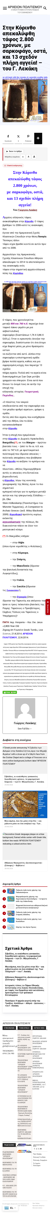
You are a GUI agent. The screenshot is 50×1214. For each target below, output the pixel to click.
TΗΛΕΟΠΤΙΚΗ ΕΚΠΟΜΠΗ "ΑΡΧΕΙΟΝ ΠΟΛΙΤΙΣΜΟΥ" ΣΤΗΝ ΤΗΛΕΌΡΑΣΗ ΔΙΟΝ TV (25, 1065)
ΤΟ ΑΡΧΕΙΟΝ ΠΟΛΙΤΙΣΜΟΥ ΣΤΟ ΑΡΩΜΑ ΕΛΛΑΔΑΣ (24, 1047)
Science (6, 633)
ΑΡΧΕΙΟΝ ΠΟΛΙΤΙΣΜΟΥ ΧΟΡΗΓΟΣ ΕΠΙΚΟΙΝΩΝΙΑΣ (38, 1064)
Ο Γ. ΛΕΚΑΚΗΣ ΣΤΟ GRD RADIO (10, 1186)
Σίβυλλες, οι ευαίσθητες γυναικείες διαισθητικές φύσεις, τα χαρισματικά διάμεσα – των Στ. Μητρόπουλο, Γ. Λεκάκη (23, 957)
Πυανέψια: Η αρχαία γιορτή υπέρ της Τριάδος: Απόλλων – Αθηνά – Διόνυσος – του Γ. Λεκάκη (25, 1003)
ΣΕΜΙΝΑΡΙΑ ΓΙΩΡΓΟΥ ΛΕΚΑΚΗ (39, 1047)
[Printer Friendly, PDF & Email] (10, 693)
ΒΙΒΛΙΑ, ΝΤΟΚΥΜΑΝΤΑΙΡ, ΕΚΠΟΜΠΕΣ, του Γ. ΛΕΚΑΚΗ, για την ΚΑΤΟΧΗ (39, 1084)
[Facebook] (34, 1149)
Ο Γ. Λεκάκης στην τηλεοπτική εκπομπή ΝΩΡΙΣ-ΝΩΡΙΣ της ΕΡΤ (24, 1038)
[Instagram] (36, 1149)
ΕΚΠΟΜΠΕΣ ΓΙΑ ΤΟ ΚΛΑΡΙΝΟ (10, 1170)
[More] (38, 138)
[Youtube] (41, 1149)
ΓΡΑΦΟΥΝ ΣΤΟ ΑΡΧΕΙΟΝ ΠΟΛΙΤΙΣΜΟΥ (38, 1074)
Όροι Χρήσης (37, 1154)
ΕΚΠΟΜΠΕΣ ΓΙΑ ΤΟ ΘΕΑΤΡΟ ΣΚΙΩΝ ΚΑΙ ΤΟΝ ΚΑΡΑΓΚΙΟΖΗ (10, 1194)
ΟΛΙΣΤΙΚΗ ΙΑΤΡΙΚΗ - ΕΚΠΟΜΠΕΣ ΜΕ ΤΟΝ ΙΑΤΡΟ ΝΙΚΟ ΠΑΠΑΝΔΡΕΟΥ (9, 1178)
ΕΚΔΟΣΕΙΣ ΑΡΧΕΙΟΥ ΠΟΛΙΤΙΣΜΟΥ (40, 1042)
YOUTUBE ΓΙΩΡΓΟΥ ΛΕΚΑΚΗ (25, 1055)
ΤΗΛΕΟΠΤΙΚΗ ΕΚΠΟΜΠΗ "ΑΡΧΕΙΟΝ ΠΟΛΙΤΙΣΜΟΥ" (23, 1088)
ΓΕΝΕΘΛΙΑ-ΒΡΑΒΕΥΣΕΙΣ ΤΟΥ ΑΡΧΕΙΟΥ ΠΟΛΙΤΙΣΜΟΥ (39, 1055)
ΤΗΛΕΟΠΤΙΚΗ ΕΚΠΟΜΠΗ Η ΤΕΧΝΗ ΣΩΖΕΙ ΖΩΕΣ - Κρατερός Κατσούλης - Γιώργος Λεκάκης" (25, 1111)
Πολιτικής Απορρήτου (40, 1160)
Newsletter (48, 607)
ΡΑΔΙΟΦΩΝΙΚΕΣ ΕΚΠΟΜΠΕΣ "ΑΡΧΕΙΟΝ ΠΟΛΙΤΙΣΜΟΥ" (8, 1155)
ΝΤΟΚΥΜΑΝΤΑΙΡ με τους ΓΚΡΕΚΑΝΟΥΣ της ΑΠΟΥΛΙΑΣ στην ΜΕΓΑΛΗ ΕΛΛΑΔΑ (25, 1122)
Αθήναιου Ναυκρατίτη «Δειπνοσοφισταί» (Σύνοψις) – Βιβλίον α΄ (25, 978)
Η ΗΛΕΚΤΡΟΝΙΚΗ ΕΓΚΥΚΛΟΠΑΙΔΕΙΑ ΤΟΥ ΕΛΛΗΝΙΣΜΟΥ (25, 11)
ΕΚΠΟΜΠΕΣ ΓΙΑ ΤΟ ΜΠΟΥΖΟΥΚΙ (10, 1163)
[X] (39, 1149)
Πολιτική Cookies (39, 1157)
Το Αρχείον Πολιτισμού (36, 1164)
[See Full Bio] (30, 729)
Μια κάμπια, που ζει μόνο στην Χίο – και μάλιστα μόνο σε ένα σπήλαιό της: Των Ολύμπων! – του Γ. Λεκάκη (24, 969)
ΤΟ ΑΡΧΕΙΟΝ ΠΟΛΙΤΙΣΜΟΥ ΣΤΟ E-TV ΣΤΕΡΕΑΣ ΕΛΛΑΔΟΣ (24, 1078)
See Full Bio (23, 728)
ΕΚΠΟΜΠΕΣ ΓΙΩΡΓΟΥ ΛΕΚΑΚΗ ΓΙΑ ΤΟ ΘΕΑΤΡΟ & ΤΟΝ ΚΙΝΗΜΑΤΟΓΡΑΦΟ (24, 1134)
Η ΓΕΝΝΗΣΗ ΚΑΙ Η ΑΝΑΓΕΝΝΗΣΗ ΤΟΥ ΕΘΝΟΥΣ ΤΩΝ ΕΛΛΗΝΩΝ (25, 1099)
